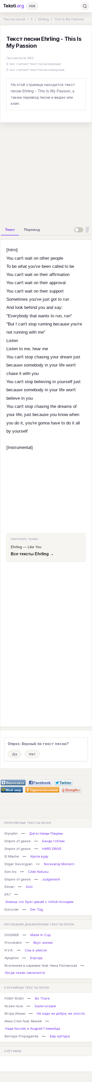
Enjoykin (11, 833)
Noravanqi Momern (59, 864)
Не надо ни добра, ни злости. (61, 1013)
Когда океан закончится (25, 973)
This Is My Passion (69, 19)
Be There (42, 998)
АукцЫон (12, 958)
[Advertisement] (46, 173)
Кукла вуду (39, 856)
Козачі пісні (14, 1006)
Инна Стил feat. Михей (23, 1021)
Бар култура (60, 1036)
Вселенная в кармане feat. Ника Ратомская (41, 965)
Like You (34, 547)
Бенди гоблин (53, 841)
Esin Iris (11, 872)
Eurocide (12, 909)
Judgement (51, 879)
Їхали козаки (45, 1006)
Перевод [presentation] (32, 230)
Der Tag (36, 909)
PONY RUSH (14, 998)
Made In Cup (40, 935)
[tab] (10, 229)
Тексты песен (14, 19)
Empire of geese (18, 841)
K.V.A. (9, 950)
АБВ (32, 6)
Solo (29, 887)
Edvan (9, 887)
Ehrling (43, 19)
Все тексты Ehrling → (32, 554)
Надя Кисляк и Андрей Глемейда (32, 1028)
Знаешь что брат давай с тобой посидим (39, 902)
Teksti (13, 5)
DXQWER (12, 935)
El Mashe (12, 856)
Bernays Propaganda (21, 1036)
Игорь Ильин (15, 1013)
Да (14, 754)
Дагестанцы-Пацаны (46, 833)
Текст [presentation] (10, 230)
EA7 (8, 894)
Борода (36, 958)
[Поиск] (85, 6)
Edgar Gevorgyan (18, 864)
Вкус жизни (43, 942)
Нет (32, 754)
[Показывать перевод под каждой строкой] (82, 229)
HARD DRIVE (51, 849)
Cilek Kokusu (38, 872)
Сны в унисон (36, 950)
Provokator (13, 942)
